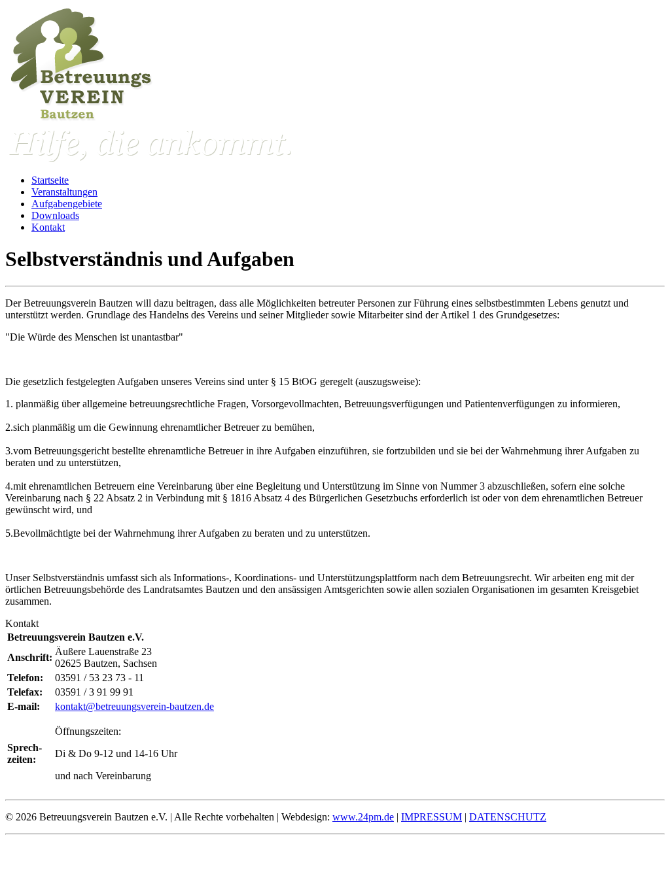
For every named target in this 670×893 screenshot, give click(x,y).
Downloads (55, 215)
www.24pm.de (363, 816)
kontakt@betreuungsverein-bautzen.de (134, 706)
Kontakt (48, 227)
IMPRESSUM (431, 816)
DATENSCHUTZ (507, 816)
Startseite (50, 180)
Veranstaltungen (64, 191)
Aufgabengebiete (66, 203)
